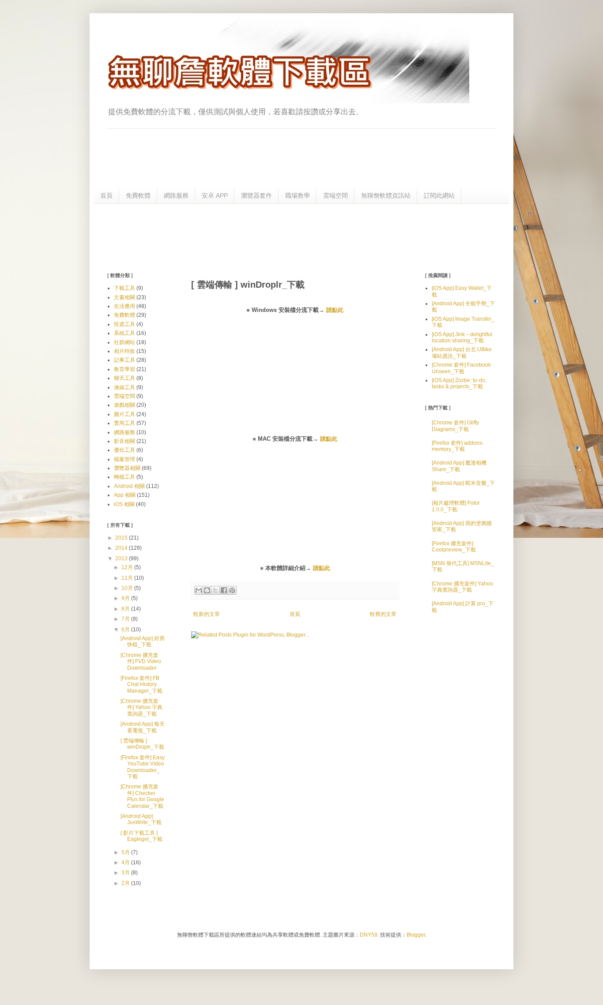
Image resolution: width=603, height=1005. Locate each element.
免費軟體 (138, 195)
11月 (127, 578)
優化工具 (124, 450)
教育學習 (124, 369)
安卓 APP (215, 195)
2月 (126, 883)
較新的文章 (206, 614)
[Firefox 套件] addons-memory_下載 (458, 446)
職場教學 (297, 195)
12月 (127, 567)
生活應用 (124, 306)
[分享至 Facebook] (223, 590)
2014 (122, 548)
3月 (126, 873)
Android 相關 (129, 486)
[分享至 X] (215, 590)
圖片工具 (124, 414)
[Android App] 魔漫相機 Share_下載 (459, 466)
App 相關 (125, 495)
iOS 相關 (124, 504)
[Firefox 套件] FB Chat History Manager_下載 (141, 684)
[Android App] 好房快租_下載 (143, 641)
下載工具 (124, 288)
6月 (126, 629)
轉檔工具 (124, 477)
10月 (127, 588)
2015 (122, 538)
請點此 (334, 310)
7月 (126, 619)
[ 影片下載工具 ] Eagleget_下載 (141, 836)
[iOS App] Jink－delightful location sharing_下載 (462, 337)
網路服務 (176, 195)
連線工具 (124, 387)
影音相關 (124, 441)
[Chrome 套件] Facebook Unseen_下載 (461, 368)
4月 (126, 862)
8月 (126, 609)
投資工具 (124, 324)
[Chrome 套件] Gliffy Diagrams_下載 (455, 426)
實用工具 (124, 423)
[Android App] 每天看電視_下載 (143, 727)
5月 (126, 852)
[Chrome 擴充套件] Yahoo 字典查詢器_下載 (141, 707)
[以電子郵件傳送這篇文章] (198, 590)
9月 (126, 598)
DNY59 (368, 935)
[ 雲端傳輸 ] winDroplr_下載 (142, 744)
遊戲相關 (124, 405)
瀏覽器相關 (127, 468)
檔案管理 (124, 459)
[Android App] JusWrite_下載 (141, 819)
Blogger (416, 935)
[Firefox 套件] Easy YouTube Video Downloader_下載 (143, 767)
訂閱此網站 (439, 195)
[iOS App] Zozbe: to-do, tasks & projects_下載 (459, 383)
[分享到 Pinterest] (232, 590)
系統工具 (124, 333)
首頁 (106, 195)
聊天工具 (124, 378)
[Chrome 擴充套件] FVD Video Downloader (141, 661)
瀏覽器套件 (256, 195)
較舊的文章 (383, 614)
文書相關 (124, 297)
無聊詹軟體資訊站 (386, 195)
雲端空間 (335, 195)
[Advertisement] (301, 237)
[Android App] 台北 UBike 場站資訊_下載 (462, 352)
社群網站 (124, 342)
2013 (122, 558)
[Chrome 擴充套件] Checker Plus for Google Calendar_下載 (142, 796)
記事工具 (124, 360)
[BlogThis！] (207, 590)
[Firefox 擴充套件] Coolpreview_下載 (454, 546)
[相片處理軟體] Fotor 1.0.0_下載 (456, 506)
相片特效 (124, 351)
